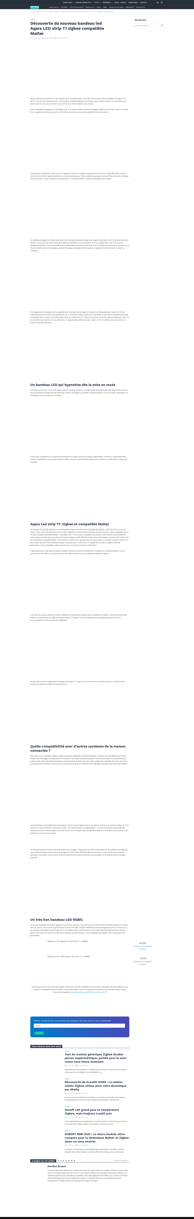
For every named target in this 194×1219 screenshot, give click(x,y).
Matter (99, 7)
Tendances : (34, 7)
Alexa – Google (120, 2)
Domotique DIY (140, 7)
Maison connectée (83, 2)
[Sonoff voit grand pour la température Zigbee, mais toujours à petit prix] (45, 1115)
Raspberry (107, 2)
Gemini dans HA (54, 7)
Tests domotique (47, 11)
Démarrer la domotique (116, 7)
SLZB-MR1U (64, 7)
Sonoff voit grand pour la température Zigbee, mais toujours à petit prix (92, 1111)
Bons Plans (133, 2)
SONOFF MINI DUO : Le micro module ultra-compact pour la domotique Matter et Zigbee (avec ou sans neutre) (97, 1137)
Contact (143, 2)
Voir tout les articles (121, 1160)
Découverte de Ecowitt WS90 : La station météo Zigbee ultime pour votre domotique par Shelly (95, 1085)
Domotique (67, 2)
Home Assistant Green (77, 7)
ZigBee (105, 7)
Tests (96, 2)
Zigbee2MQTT (130, 7)
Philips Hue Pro (90, 7)
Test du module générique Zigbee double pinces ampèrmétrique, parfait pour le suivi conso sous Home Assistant (96, 1058)
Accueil (32, 11)
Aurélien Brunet (49, 38)
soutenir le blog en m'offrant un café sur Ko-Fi (89, 992)
